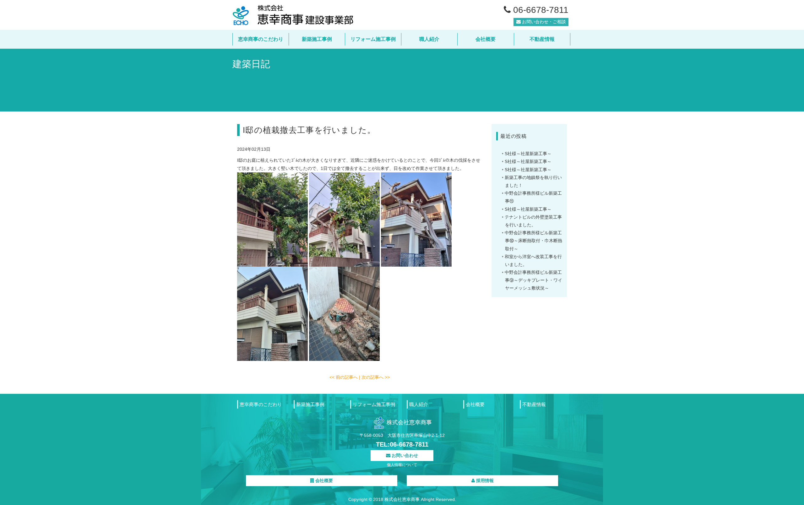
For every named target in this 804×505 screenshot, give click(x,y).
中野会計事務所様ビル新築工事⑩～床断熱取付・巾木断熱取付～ (533, 240)
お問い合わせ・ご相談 (543, 21)
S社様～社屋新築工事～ (528, 153)
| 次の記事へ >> (374, 377)
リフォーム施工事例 (373, 39)
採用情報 (484, 480)
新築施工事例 (317, 39)
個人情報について (402, 465)
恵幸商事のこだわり (260, 39)
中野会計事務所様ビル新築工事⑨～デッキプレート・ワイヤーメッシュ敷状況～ (533, 280)
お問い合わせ (404, 455)
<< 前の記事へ (344, 377)
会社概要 (485, 39)
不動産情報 (542, 39)
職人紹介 (429, 39)
